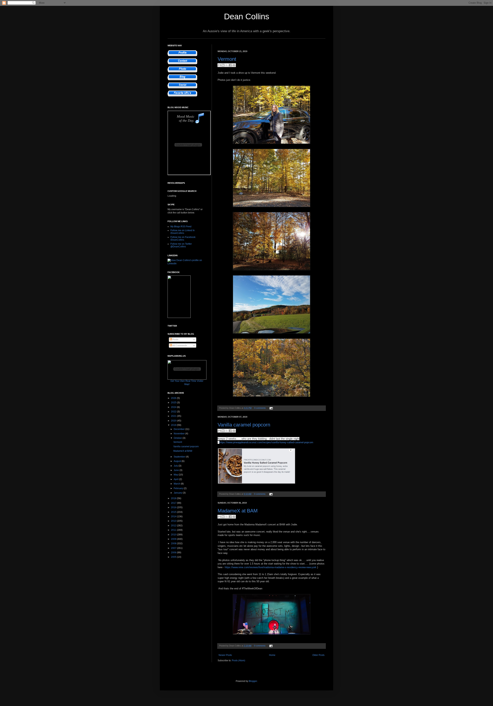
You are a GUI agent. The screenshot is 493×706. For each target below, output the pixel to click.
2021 (174, 416)
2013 (174, 521)
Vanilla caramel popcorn (244, 425)
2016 (174, 507)
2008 (174, 543)
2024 (174, 407)
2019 (174, 425)
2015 (174, 512)
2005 (174, 557)
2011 (174, 530)
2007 (174, 548)
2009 (174, 539)
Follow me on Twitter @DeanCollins (181, 245)
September (180, 456)
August (178, 461)
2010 (174, 534)
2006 (174, 552)
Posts (175, 339)
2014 (174, 516)
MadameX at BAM (238, 511)
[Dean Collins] (179, 317)
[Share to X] (227, 65)
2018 (174, 498)
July (176, 465)
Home (272, 655)
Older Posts (318, 655)
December (179, 429)
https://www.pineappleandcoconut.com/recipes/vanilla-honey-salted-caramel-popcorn (266, 442)
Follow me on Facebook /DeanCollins (182, 238)
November (179, 433)
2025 (174, 402)
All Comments (179, 345)
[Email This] (219, 65)
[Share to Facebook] (230, 65)
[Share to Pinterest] (234, 65)
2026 (174, 398)
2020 (174, 420)
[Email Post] (270, 408)
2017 (174, 503)
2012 (174, 525)
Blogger (253, 681)
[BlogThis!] (223, 65)
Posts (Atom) (238, 660)
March (177, 483)
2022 (174, 411)
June (176, 470)
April (176, 479)
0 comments (260, 408)
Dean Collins (246, 16)
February (179, 488)
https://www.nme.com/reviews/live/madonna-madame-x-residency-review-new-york (270, 567)
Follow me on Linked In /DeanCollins (182, 231)
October (178, 438)
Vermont (227, 59)
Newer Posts (225, 655)
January (178, 492)
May (176, 474)
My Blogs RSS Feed (180, 226)
